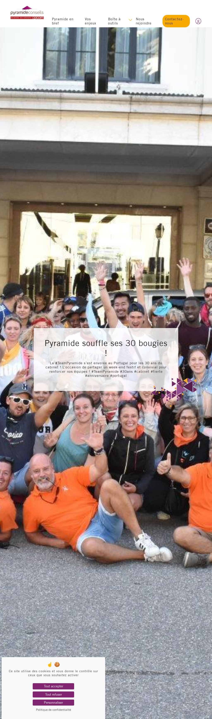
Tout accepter (53, 686)
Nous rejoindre (144, 21)
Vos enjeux (90, 21)
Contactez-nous (174, 21)
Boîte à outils (114, 21)
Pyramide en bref (62, 21)
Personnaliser (53, 702)
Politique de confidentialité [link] (53, 710)
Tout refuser (53, 694)
